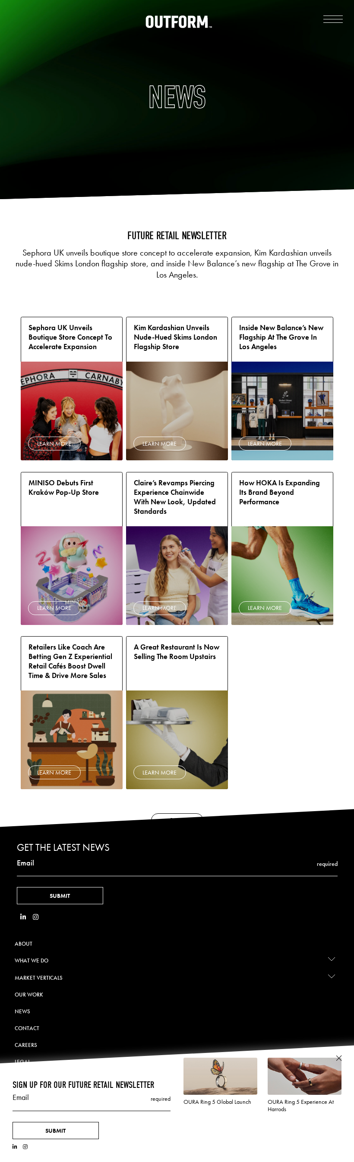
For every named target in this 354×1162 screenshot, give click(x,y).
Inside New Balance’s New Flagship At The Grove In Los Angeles (281, 337)
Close (339, 1058)
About (23, 943)
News (22, 1011)
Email (25, 863)
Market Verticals (39, 977)
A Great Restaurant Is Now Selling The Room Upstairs (176, 652)
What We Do (31, 960)
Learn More (54, 443)
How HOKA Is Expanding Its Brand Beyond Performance (279, 492)
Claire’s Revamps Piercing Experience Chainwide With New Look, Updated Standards (175, 497)
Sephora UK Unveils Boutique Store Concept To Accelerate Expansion (70, 337)
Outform (179, 22)
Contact (27, 1028)
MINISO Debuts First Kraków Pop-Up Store (63, 487)
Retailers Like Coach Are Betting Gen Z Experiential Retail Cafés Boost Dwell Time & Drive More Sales (70, 661)
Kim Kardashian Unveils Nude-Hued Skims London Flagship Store (175, 337)
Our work (29, 994)
